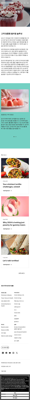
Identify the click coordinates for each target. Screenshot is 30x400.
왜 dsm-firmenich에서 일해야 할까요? (19, 328)
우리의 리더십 (17, 298)
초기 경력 (16, 341)
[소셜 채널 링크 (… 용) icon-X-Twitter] (17, 353)
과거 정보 (3, 333)
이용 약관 (3, 371)
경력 (15, 324)
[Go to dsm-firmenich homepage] (7, 2)
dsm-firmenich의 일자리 (20, 332)
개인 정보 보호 (17, 386)
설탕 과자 (5, 7)
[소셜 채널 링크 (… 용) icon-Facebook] (6, 353)
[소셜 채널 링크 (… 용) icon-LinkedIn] (3, 353)
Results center (5, 327)
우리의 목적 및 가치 (19, 295)
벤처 (15, 315)
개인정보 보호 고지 (6, 366)
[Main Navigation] (28, 3)
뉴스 (15, 310)
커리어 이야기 (17, 335)
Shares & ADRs (5, 330)
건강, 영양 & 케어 (5, 301)
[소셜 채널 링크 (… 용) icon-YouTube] (10, 353)
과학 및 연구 (17, 307)
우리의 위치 (17, 313)
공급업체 (16, 318)
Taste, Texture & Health (7, 298)
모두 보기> (22, 273)
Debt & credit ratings (6, 336)
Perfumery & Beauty (6, 295)
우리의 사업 (3, 292)
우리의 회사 (16, 292)
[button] (24, 3)
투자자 (2, 324)
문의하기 (16, 321)
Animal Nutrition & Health (6, 305)
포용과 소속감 (17, 338)
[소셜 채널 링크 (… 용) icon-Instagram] (13, 353)
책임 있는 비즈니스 (19, 301)
